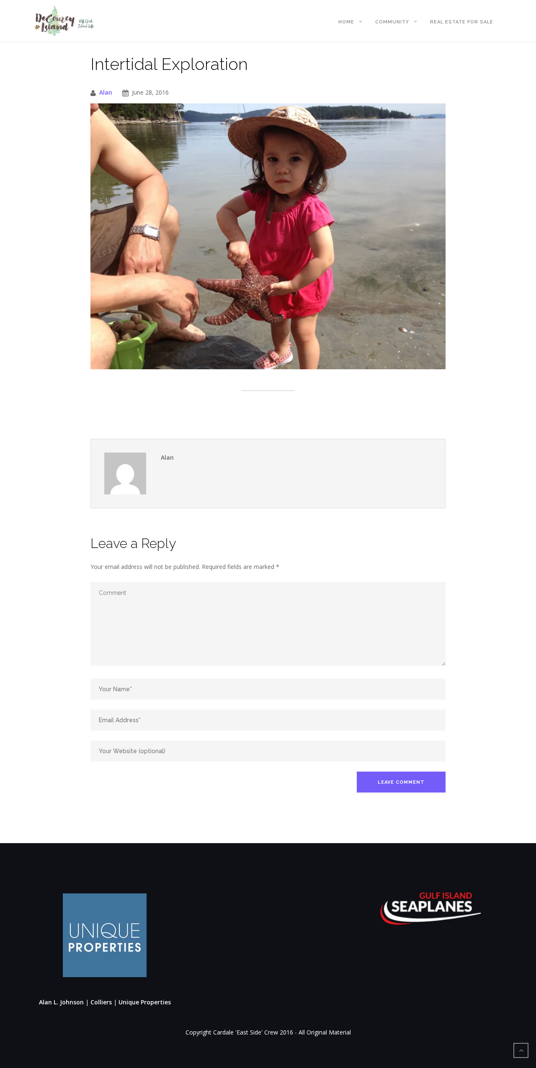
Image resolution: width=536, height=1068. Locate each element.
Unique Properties (145, 1002)
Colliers (101, 1002)
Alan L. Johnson (61, 1002)
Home (346, 22)
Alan (105, 92)
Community (392, 22)
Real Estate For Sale (461, 22)
